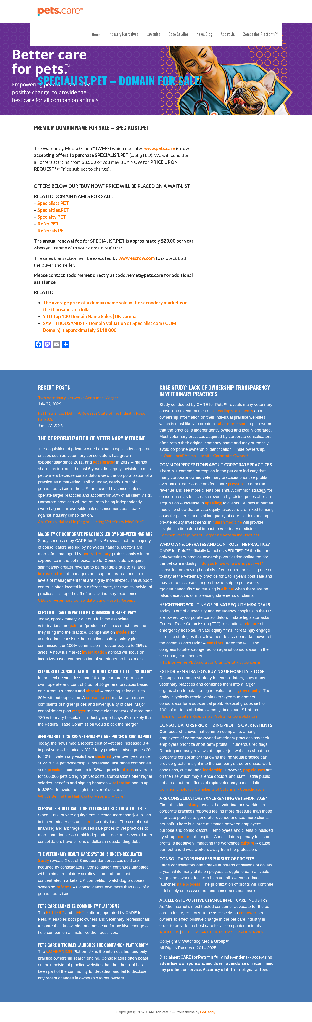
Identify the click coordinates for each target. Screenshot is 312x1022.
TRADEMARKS (249, 931)
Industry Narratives (123, 34)
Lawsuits (153, 34)
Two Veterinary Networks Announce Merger (78, 397)
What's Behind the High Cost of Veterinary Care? (81, 796)
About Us (228, 34)
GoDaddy (207, 1012)
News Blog (204, 34)
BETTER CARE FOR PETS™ (207, 931)
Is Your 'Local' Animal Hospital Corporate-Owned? (203, 455)
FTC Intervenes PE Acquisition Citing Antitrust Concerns (210, 662)
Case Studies (178, 34)
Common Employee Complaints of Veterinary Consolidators (212, 788)
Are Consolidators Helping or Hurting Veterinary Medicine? (91, 521)
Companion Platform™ (260, 34)
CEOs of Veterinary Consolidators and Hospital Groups (86, 600)
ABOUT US (169, 931)
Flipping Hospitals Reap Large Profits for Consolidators (208, 716)
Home (96, 34)
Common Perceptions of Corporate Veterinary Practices (209, 534)
